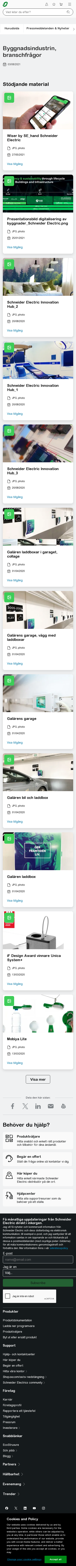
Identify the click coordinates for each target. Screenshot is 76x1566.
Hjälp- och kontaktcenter (19, 1354)
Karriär (7, 1399)
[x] (25, 1106)
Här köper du (11, 1360)
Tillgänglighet (11, 1416)
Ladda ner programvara (18, 1326)
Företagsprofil (12, 1405)
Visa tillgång (15, 164)
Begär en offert (13, 1365)
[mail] (51, 1106)
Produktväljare (12, 1331)
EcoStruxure (11, 1444)
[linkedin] (38, 1106)
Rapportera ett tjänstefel (19, 1411)
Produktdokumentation (17, 1320)
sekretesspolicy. (59, 1248)
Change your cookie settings (24, 1559)
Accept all (56, 1559)
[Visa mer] (38, 1079)
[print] (63, 1106)
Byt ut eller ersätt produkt (20, 1337)
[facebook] (12, 1106)
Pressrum (9, 1422)
